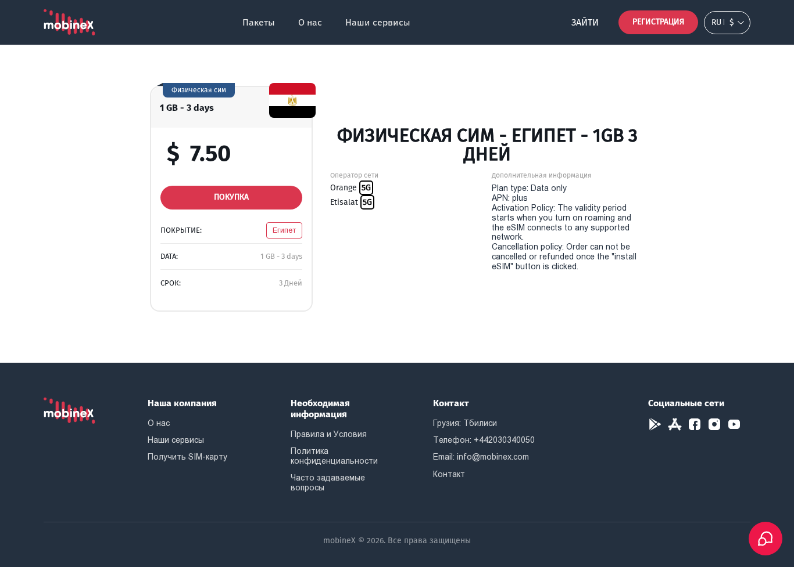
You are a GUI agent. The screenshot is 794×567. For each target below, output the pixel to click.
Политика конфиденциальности (334, 455)
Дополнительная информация (542, 175)
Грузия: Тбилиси (465, 423)
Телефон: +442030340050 (484, 440)
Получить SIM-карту (187, 456)
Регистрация (658, 22)
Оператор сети (354, 175)
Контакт (449, 474)
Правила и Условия (329, 434)
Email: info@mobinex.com (481, 456)
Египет (284, 230)
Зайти (585, 22)
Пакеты (258, 22)
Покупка (231, 197)
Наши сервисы (377, 22)
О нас (310, 22)
